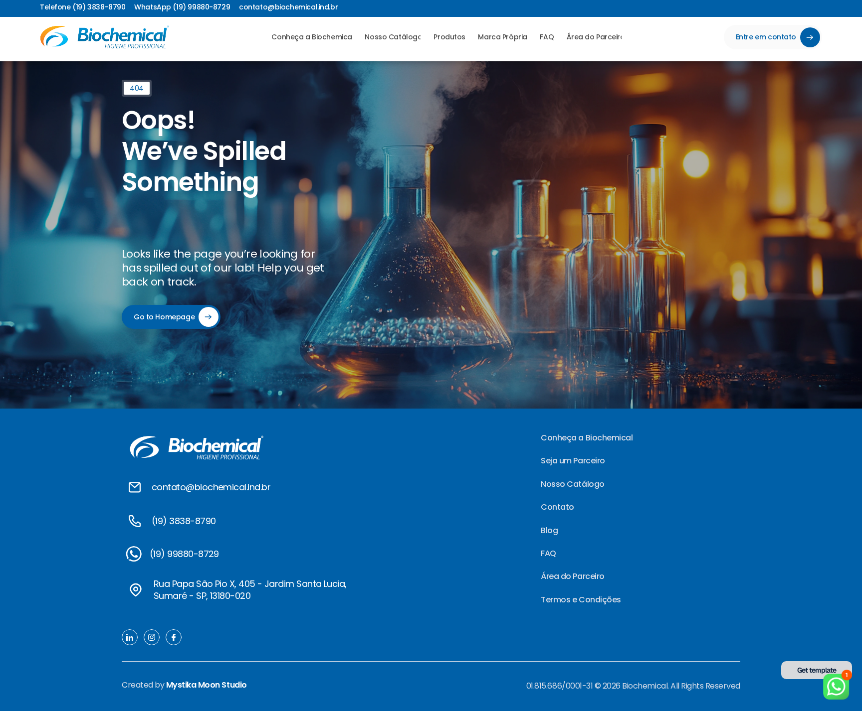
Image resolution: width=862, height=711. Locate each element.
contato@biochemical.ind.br (211, 487)
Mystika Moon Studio (206, 685)
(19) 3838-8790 (184, 521)
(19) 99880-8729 (184, 554)
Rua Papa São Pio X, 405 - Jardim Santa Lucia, (251, 583)
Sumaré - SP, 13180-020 (202, 595)
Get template (817, 670)
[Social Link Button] (134, 554)
